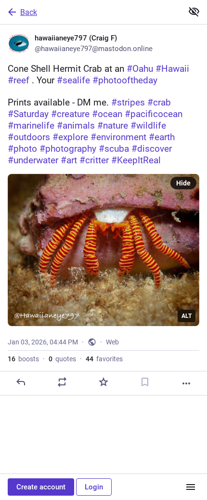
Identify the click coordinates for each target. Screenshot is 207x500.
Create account (40, 487)
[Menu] (190, 487)
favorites (104, 359)
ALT (186, 316)
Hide (183, 183)
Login (94, 487)
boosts (23, 359)
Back (28, 12)
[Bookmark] (145, 382)
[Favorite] (103, 382)
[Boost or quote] (62, 382)
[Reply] (20, 382)
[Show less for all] (194, 11)
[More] (186, 383)
